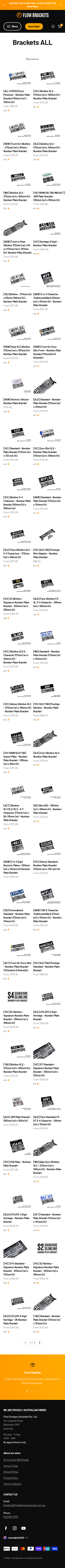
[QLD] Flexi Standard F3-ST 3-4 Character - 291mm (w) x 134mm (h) (47, 1121)
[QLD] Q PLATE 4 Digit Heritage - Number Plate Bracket (16, 1218)
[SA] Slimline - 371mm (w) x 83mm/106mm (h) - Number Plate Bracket (17, 298)
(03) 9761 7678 (10, 1516)
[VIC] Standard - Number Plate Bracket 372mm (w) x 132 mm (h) (17, 452)
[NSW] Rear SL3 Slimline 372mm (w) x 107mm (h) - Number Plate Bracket (17, 350)
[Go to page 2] (39, 1342)
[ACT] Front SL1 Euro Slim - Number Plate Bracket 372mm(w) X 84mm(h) (17, 967)
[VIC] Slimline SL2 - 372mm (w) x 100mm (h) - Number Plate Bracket (47, 95)
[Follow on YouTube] (23, 1528)
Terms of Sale (10, 1465)
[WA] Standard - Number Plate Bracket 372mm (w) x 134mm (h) (46, 655)
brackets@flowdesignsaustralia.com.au (24, 1505)
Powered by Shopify (33, 1558)
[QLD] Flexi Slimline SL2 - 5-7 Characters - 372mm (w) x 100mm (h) (17, 553)
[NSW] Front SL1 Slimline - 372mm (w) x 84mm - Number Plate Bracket (16, 147)
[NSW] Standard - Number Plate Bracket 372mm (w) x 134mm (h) (47, 501)
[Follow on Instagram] (14, 1528)
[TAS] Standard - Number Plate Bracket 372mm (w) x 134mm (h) (46, 1320)
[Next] (61, 5)
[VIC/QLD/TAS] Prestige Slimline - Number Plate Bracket (46, 708)
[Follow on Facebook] (5, 1528)
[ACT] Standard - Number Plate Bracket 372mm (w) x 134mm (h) (47, 1218)
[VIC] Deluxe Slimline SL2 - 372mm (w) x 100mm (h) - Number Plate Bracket (17, 708)
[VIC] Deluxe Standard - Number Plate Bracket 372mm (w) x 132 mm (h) (46, 865)
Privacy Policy (10, 1477)
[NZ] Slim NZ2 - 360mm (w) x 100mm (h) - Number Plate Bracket (47, 809)
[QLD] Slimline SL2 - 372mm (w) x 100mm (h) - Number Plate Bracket (47, 147)
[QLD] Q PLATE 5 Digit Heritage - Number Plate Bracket (46, 1015)
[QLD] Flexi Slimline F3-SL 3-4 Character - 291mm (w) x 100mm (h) (47, 602)
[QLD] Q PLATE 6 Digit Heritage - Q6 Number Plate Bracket (15, 1320)
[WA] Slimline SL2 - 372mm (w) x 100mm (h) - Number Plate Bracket (17, 196)
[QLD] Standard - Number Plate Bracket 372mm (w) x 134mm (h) (47, 403)
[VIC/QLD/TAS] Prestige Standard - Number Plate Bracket (46, 967)
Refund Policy (11, 1471)
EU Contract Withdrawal (16, 1459)
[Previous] (4, 5)
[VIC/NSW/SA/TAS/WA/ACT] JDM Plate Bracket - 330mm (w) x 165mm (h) (49, 196)
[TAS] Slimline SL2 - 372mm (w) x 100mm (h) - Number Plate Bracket (17, 1068)
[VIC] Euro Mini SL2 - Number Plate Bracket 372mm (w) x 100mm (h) (46, 452)
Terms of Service (12, 1483)
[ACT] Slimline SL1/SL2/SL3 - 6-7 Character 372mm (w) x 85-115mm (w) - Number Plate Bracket (16, 813)
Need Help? (34, 26)
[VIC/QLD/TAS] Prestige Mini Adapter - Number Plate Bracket (46, 553)
